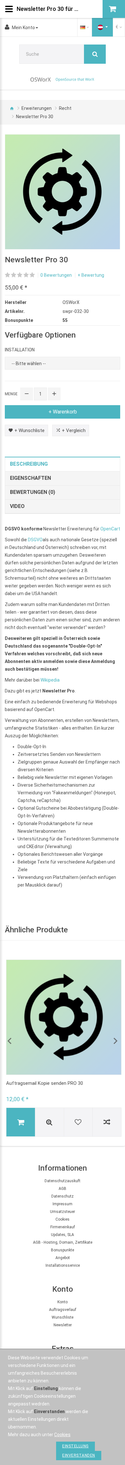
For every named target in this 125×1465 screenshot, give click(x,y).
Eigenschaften (30, 478)
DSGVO (35, 539)
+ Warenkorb (62, 412)
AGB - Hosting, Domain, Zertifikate (62, 1242)
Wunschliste (62, 1317)
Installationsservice (63, 1265)
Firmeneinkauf (62, 1227)
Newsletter (63, 1325)
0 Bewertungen (56, 275)
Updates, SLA (62, 1234)
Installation (20, 349)
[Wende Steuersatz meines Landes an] (102, 27)
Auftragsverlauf (62, 1309)
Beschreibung (29, 464)
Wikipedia (50, 680)
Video (17, 506)
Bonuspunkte (62, 1250)
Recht (65, 108)
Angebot (62, 1258)
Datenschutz (62, 1196)
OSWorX (71, 302)
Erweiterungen (36, 108)
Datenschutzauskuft (62, 1181)
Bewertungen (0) (32, 492)
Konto (62, 1302)
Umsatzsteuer (62, 1211)
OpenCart (110, 528)
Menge (11, 394)
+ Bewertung (91, 275)
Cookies (62, 1219)
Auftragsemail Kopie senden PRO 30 (44, 1083)
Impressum (62, 1204)
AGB (62, 1188)
